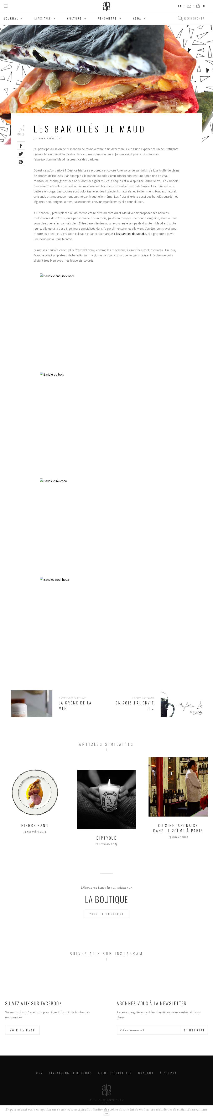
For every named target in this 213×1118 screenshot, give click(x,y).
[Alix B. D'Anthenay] (106, 6)
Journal (11, 18)
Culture (74, 18)
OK (106, 1113)
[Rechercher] (180, 18)
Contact (146, 1072)
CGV (39, 1072)
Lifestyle (43, 18)
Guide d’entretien (115, 1072)
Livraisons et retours (70, 1072)
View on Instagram (109, 976)
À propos (168, 1072)
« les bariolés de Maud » (130, 234)
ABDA (137, 18)
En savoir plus (197, 1109)
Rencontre (107, 18)
